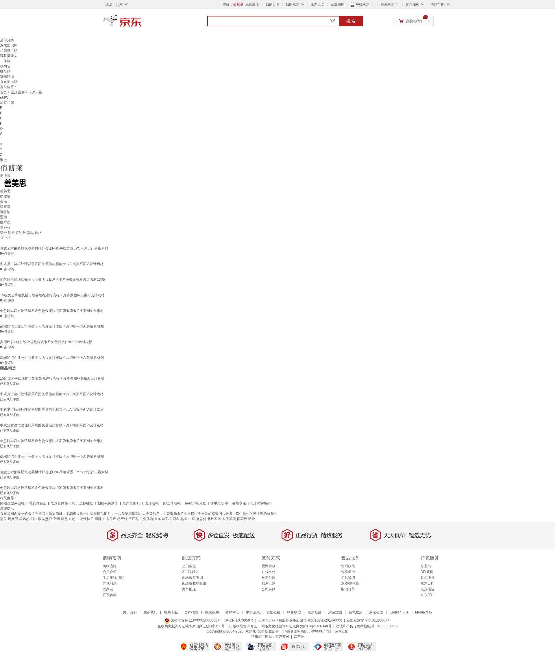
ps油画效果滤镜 (12, 503)
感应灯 (122, 519)
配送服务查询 (192, 578)
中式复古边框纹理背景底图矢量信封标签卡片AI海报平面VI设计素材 (51, 264)
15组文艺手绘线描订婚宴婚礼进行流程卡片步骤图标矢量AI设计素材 (52, 295)
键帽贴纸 (7, 77)
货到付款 (268, 566)
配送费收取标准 (194, 583)
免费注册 (252, 4)
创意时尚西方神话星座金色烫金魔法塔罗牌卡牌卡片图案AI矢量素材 (52, 311)
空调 (56, 519)
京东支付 (282, 637)
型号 (3, 519)
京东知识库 (8, 45)
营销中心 (232, 612)
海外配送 (189, 589)
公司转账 (268, 589)
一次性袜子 (85, 519)
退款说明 (348, 578)
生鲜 (191, 519)
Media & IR (423, 612)
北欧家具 (214, 519)
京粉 (72, 519)
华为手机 (165, 519)
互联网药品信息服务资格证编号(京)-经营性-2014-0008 (300, 620)
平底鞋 (133, 519)
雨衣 (176, 519)
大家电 (108, 589)
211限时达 (190, 572)
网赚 (98, 519)
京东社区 (314, 612)
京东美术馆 (8, 82)
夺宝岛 (426, 566)
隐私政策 (355, 612)
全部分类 (7, 40)
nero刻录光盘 (195, 503)
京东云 (299, 637)
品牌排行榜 (8, 51)
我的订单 (273, 4)
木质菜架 (229, 519)
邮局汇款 (268, 583)
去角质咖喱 (148, 519)
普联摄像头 (8, 56)
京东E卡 (427, 583)
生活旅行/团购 (113, 578)
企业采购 (338, 4)
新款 (251, 519)
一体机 (5, 61)
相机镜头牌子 (107, 503)
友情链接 (273, 612)
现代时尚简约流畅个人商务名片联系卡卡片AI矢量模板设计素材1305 (52, 280)
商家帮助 (212, 612)
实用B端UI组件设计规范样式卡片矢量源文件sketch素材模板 (46, 342)
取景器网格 (59, 503)
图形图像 (18, 92)
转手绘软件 (219, 503)
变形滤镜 (152, 503)
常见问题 (109, 583)
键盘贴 (5, 71)
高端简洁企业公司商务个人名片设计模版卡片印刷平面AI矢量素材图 (52, 326)
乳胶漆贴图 (37, 503)
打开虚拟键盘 (82, 503)
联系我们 (150, 612)
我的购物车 (414, 21)
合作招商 (191, 612)
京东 (142, 23)
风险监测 (335, 612)
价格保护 (348, 572)
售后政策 (348, 566)
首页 (3, 92)
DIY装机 (427, 572)
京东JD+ (427, 595)
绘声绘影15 (131, 503)
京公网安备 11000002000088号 (195, 620)
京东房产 (109, 519)
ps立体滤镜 (172, 503)
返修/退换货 (350, 583)
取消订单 (348, 589)
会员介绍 (109, 572)
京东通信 (427, 589)
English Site (399, 612)
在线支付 (268, 572)
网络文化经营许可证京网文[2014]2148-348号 (296, 626)
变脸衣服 (239, 503)
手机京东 (362, 4)
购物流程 (109, 566)
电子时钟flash (261, 503)
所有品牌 (7, 103)
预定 (64, 519)
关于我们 (130, 612)
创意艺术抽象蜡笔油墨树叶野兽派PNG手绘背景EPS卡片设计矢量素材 (54, 248)
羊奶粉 (24, 519)
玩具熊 (13, 519)
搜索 (351, 21)
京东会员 (318, 4)
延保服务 (427, 578)
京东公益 (376, 612)
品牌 (183, 519)
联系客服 (109, 595)
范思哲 (201, 519)
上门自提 (189, 566)
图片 (33, 519)
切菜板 (242, 519)
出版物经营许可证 (243, 626)
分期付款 (268, 578)
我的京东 (292, 4)
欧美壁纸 (45, 519)
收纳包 (5, 66)
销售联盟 (294, 612)
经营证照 (342, 631)
